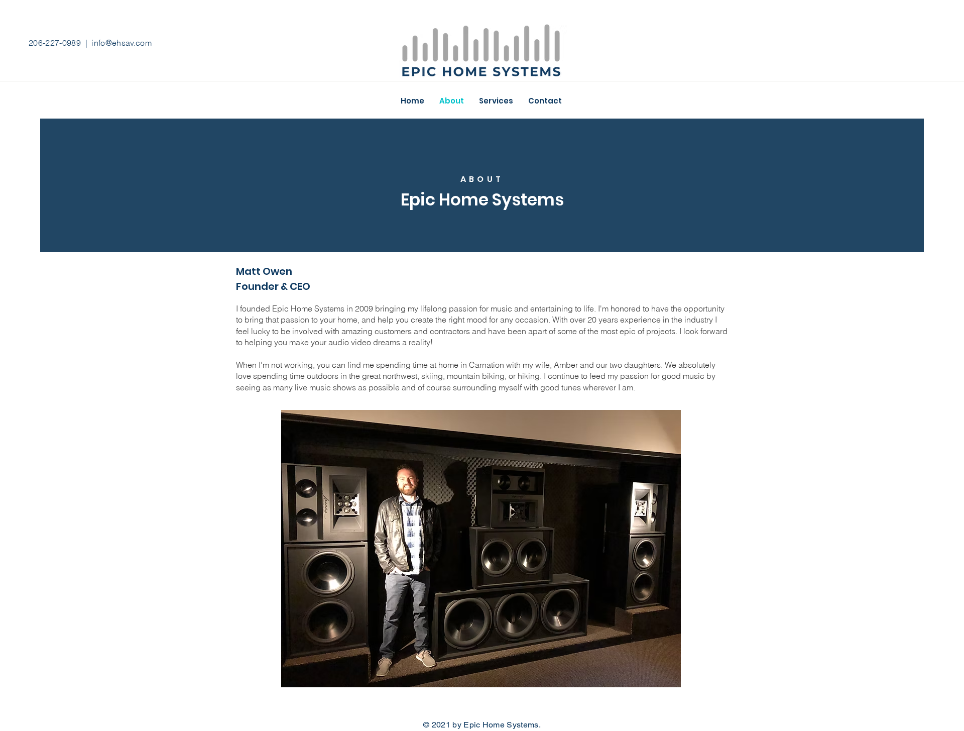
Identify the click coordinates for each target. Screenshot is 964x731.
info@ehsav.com (121, 43)
